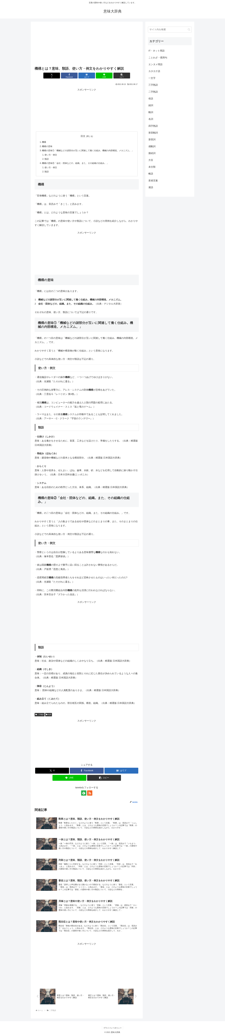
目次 (83, 136)
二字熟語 (41, 714)
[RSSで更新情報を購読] (89, 793)
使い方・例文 (51, 155)
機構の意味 (47, 146)
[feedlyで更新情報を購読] (83, 793)
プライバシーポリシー (112, 1028)
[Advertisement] (87, 44)
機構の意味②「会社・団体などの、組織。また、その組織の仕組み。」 (75, 163)
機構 (44, 142)
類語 (47, 159)
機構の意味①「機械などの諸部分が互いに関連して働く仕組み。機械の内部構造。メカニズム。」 (88, 150)
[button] (121, 75)
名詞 (49, 714)
